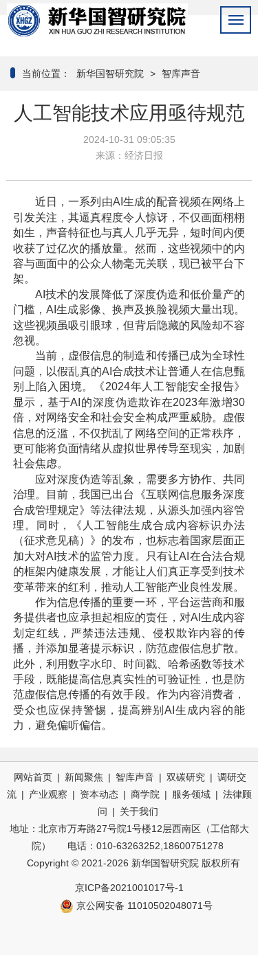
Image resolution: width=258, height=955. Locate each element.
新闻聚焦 (84, 777)
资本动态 (99, 794)
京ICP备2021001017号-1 (129, 887)
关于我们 (139, 811)
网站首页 (33, 777)
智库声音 (181, 73)
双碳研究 (185, 777)
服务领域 (191, 794)
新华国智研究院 (109, 73)
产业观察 (48, 794)
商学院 (145, 794)
